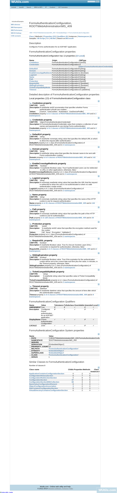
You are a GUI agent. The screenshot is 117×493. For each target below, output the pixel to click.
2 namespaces (69, 145)
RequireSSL (34, 83)
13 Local (80, 56)
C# (47, 38)
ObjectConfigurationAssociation (42, 386)
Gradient (52, 7)
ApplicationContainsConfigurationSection (46, 374)
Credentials (34, 65)
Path (31, 79)
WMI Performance (16, 30)
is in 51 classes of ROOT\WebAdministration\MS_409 (64, 203)
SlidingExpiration (36, 85)
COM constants (16, 36)
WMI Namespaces (16, 27)
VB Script (41, 38)
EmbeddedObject (62, 33)
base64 (21, 7)
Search (29, 7)
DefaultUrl (33, 69)
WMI (31, 33)
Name (31, 77)
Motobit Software (54, 489)
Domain (32, 71)
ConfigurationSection (38, 380)
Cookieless (34, 62)
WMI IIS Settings (16, 33)
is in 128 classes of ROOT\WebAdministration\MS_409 (63, 218)
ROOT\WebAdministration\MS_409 (44, 33)
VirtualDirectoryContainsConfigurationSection (48, 390)
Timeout (32, 90)
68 (73, 382)
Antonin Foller (67, 489)
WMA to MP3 (38, 7)
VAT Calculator (63, 7)
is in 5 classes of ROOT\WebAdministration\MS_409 (65, 157)
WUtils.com (107, 490)
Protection (33, 81)
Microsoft (69, 38)
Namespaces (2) (85, 36)
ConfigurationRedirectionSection (43, 378)
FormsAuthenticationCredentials (98, 67)
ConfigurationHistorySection (41, 376)
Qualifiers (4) (62, 36)
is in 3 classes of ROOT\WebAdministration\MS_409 (68, 114)
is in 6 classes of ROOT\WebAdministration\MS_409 (65, 295)
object (81, 67)
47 (73, 380)
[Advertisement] (55, 14)
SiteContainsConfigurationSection (43, 388)
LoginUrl (33, 75)
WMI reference (15, 24)
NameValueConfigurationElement (43, 384)
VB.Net (53, 38)
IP (46, 7)
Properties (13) (50, 36)
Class (31, 36)
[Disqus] (64, 414)
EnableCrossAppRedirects (40, 73)
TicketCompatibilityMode (39, 87)
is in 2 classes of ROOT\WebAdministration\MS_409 (68, 128)
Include (13, 7)
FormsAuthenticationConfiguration (79, 33)
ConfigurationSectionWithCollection (44, 382)
